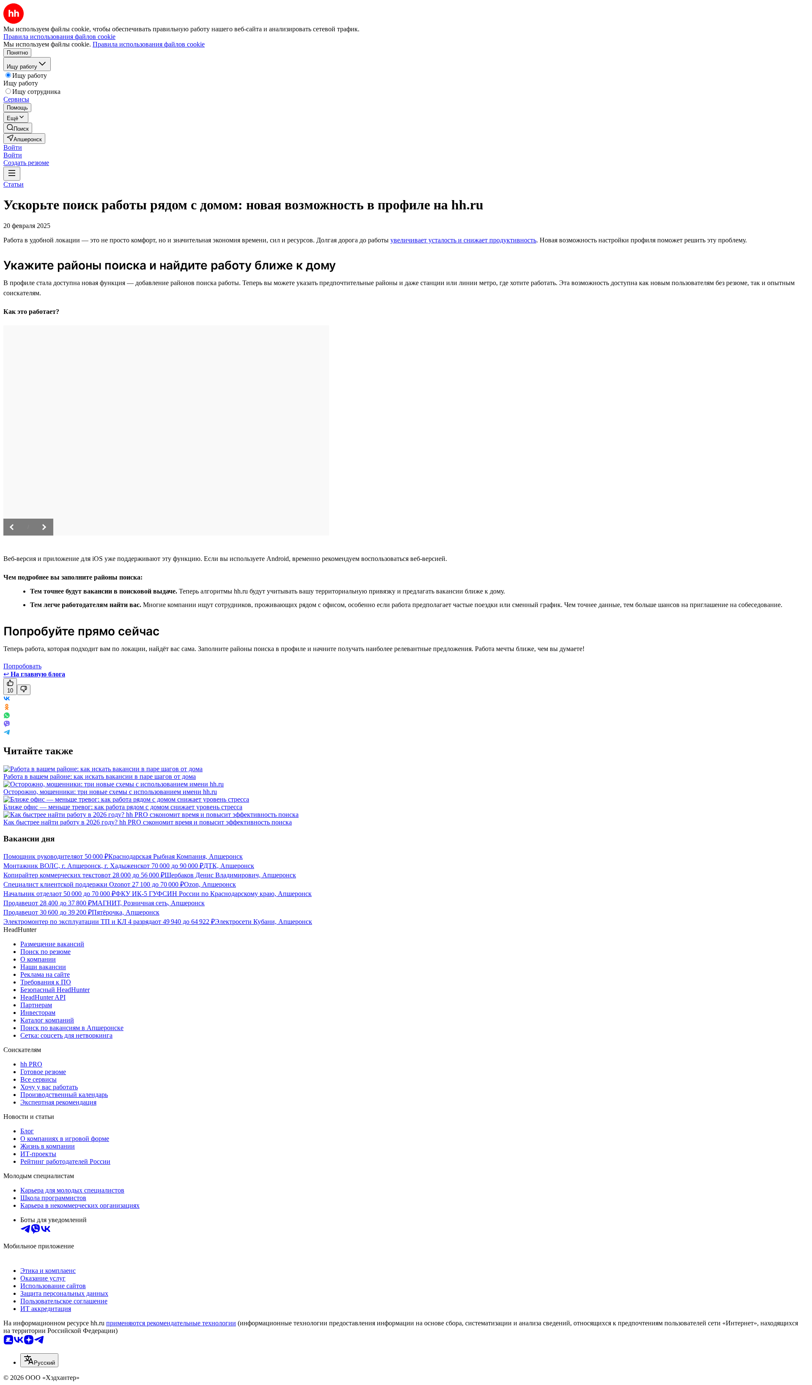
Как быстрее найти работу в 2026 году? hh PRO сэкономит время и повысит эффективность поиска (147, 822)
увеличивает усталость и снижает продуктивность (463, 240)
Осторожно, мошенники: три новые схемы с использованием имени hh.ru (110, 791)
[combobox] (39, 1360)
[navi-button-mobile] (11, 174)
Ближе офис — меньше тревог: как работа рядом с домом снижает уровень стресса (122, 807)
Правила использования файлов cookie (149, 44)
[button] (12, 147)
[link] (17, 128)
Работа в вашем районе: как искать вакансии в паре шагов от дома (99, 776)
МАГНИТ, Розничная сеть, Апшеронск (148, 903)
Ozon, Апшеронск (210, 884)
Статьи (13, 184)
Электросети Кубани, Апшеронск (263, 921)
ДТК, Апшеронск (228, 865)
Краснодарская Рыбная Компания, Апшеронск (175, 856)
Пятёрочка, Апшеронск (125, 912)
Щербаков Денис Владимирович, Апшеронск (230, 875)
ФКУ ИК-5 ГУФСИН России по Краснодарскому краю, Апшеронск (213, 893)
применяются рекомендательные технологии (171, 1323)
